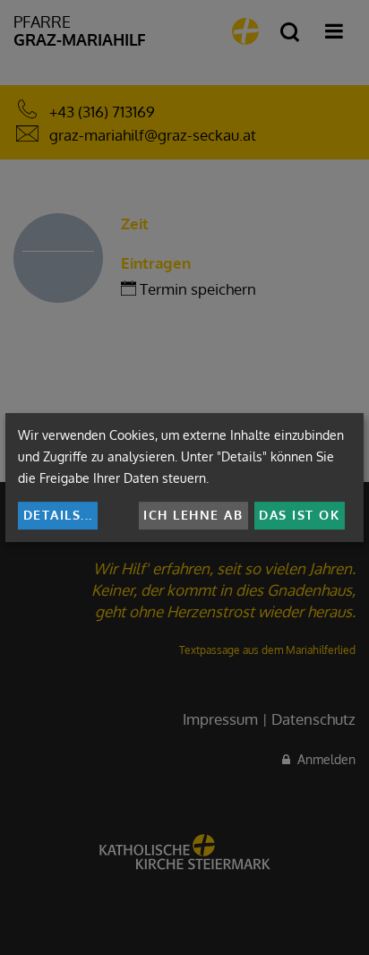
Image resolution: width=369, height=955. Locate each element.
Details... (58, 514)
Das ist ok (299, 514)
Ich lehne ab (193, 514)
